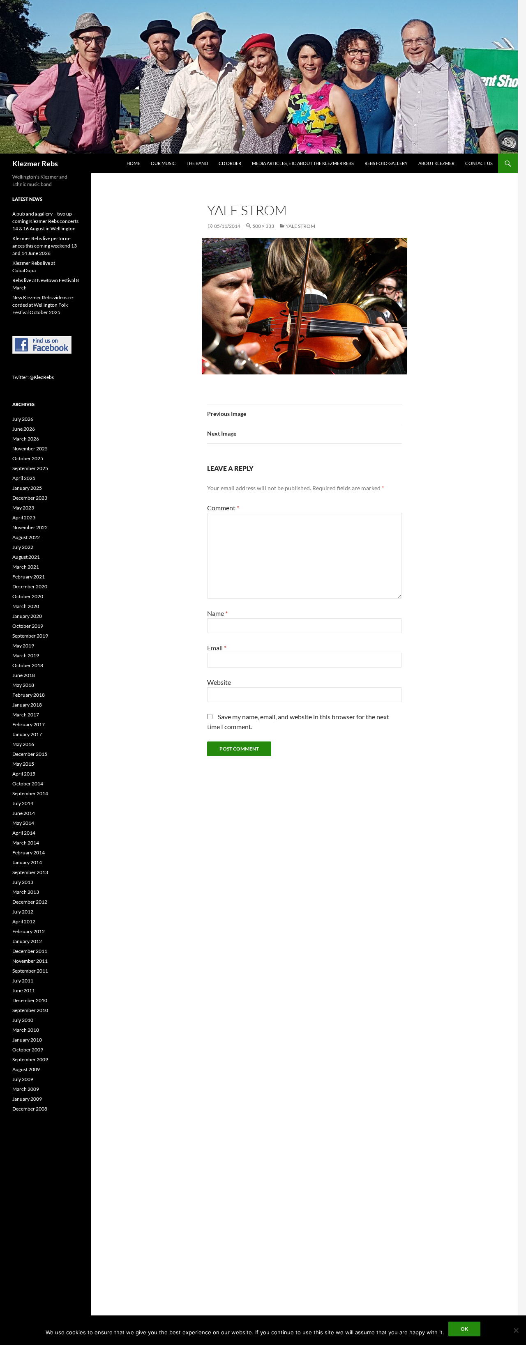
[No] (516, 1330)
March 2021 (25, 567)
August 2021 (26, 557)
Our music (163, 163)
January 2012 (27, 941)
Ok (464, 1329)
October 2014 (27, 783)
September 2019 (30, 636)
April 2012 (23, 921)
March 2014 (25, 843)
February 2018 (28, 695)
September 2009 (30, 1059)
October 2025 (27, 458)
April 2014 (23, 833)
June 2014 (23, 813)
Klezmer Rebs (35, 163)
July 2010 (22, 1020)
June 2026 (23, 429)
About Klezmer (436, 163)
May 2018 (23, 685)
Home (133, 163)
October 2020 (27, 596)
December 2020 (29, 586)
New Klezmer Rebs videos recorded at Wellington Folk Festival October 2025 (43, 304)
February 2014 (28, 852)
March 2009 (25, 1089)
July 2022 (22, 547)
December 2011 (29, 951)
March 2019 (25, 655)
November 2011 (30, 961)
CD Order (230, 163)
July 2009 (22, 1079)
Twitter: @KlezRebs (33, 377)
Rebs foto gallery (386, 163)
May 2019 (23, 646)
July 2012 (22, 912)
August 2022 (26, 537)
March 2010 (25, 1030)
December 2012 (29, 902)
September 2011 (30, 971)
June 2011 (23, 990)
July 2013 (22, 882)
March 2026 (25, 439)
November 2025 (30, 448)
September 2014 (30, 793)
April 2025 (23, 478)
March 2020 (25, 606)
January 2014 (27, 862)
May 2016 (23, 744)
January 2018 (27, 705)
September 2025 (30, 468)
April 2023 (23, 517)
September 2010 (30, 1010)
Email (216, 648)
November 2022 (30, 527)
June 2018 (23, 675)
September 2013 (30, 872)
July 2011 (22, 981)
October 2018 (27, 665)
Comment (223, 508)
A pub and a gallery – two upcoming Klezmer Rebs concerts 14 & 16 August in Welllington (45, 221)
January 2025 (27, 488)
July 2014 (22, 803)
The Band (197, 163)
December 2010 (29, 1000)
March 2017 (25, 715)
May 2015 (23, 764)
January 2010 (27, 1040)
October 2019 (27, 626)
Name (217, 613)
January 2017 (27, 734)
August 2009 (26, 1069)
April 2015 (23, 774)
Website (219, 682)
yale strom (300, 226)
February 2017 (28, 724)
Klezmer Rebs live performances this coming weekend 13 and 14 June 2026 (44, 245)
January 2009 (27, 1099)
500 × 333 (263, 226)
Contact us (479, 163)
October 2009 (27, 1050)
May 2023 (23, 508)
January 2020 (27, 616)
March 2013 (25, 892)
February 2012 (28, 931)
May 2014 (23, 823)
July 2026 (22, 419)
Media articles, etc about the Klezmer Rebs (303, 163)
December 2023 (29, 498)
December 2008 (29, 1109)
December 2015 (29, 754)
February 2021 (28, 577)
